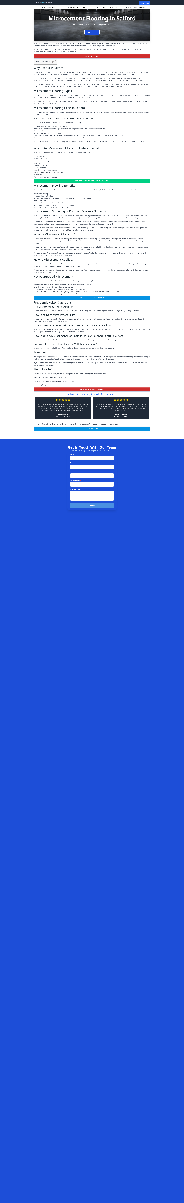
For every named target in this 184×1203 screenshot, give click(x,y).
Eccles (36, 381)
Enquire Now (92, 435)
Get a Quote (92, 32)
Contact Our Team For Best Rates (92, 298)
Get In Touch (145, 3)
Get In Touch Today (92, 56)
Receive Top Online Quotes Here (92, 389)
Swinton (65, 381)
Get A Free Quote (92, 429)
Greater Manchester (46, 381)
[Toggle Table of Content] (53, 61)
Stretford (57, 381)
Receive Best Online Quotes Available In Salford (92, 181)
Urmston (71, 381)
